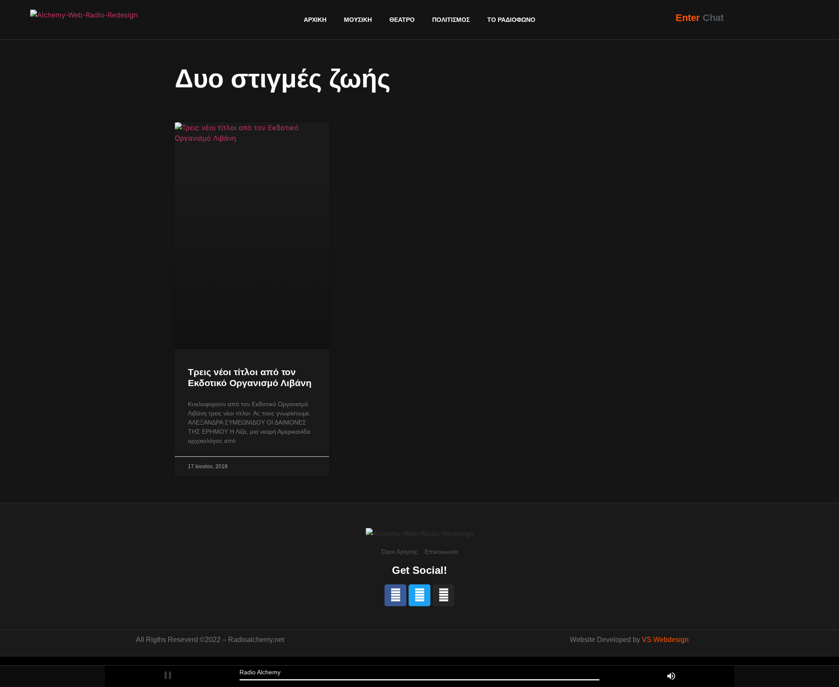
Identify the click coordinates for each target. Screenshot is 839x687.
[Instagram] (443, 595)
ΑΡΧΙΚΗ (315, 19)
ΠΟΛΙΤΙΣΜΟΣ (451, 19)
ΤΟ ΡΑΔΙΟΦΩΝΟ (511, 19)
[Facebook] (395, 595)
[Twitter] (419, 595)
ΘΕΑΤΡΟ (402, 19)
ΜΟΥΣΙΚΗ (358, 19)
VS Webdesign (665, 639)
